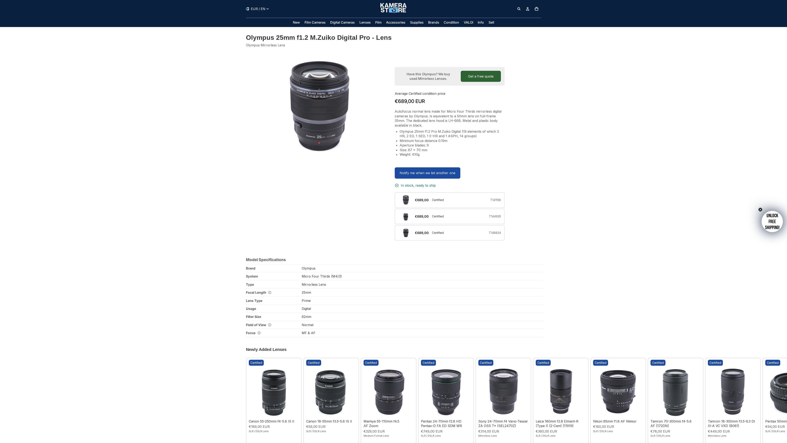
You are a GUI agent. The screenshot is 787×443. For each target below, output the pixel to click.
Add (353, 411)
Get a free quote (481, 76)
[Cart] (536, 8)
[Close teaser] (760, 210)
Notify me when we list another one (427, 173)
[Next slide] (536, 400)
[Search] (518, 8)
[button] (772, 221)
